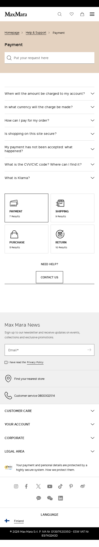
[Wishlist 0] (71, 14)
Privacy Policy (35, 362)
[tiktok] (60, 486)
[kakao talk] (38, 498)
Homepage (12, 33)
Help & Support (36, 33)
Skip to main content (17, 2)
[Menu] (92, 14)
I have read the (26, 362)
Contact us (49, 277)
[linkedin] (60, 498)
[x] (38, 486)
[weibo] (82, 486)
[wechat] (49, 498)
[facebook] (27, 486)
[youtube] (49, 486)
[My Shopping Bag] (82, 14)
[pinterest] (71, 486)
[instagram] (16, 486)
